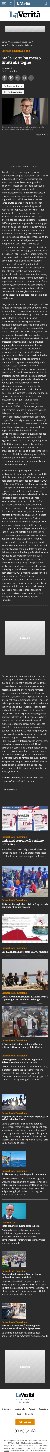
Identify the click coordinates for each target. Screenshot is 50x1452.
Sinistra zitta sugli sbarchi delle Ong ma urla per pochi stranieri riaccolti (25, 905)
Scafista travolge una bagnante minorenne (24, 1174)
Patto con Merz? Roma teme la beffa (20, 1225)
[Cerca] (11, 3)
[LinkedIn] (33, 1431)
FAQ (19, 1414)
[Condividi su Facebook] (4, 78)
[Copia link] (31, 78)
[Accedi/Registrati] (45, 3)
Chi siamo (6, 1409)
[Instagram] (28, 1431)
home (4, 42)
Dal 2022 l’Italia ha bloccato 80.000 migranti (25, 951)
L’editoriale (20, 1409)
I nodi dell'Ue (8, 1222)
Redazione (43, 1409)
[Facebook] (17, 1431)
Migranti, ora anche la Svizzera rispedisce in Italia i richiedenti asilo (25, 1118)
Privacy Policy (20, 1448)
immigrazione (10, 790)
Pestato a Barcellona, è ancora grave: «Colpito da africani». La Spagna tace (21, 1327)
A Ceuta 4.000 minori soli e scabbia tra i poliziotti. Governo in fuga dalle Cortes (22, 1045)
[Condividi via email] (24, 78)
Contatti (29, 1414)
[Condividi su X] (11, 78)
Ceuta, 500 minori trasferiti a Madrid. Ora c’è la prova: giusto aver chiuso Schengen (25, 998)
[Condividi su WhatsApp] (18, 78)
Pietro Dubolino (10, 71)
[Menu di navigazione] (3, 3)
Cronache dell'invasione (20, 42)
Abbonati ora (25, 1422)
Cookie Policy (31, 1448)
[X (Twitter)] (22, 1431)
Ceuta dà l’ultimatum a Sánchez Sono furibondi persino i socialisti (21, 1275)
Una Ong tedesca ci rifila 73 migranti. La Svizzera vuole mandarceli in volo (22, 1061)
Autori (32, 1409)
